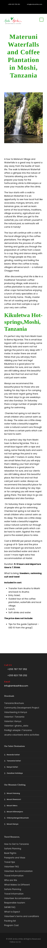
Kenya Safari (12, 767)
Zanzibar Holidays (15, 773)
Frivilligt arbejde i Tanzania (18, 730)
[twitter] (27, 8)
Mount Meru (12, 805)
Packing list (10, 920)
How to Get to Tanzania (16, 844)
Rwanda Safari (13, 754)
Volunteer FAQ (11, 866)
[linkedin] (19, 8)
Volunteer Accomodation (17, 898)
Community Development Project (21, 707)
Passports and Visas (14, 857)
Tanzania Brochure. (14, 703)
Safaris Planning (12, 848)
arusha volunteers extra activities (21, 734)
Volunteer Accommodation (18, 871)
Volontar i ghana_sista (16, 725)
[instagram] (30, 8)
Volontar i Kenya (12, 721)
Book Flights (10, 853)
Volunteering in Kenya (15, 712)
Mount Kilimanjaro (15, 812)
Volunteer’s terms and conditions (21, 916)
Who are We (10, 880)
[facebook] (16, 8)
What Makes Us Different (17, 884)
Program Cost (11, 925)
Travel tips (9, 862)
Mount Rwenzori (14, 799)
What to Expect (12, 911)
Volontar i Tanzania (14, 716)
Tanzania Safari (14, 761)
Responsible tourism (14, 902)
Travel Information (14, 875)
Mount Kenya (12, 824)
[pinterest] (23, 8)
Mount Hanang (13, 793)
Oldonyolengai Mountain (18, 818)
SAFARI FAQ (9, 907)
